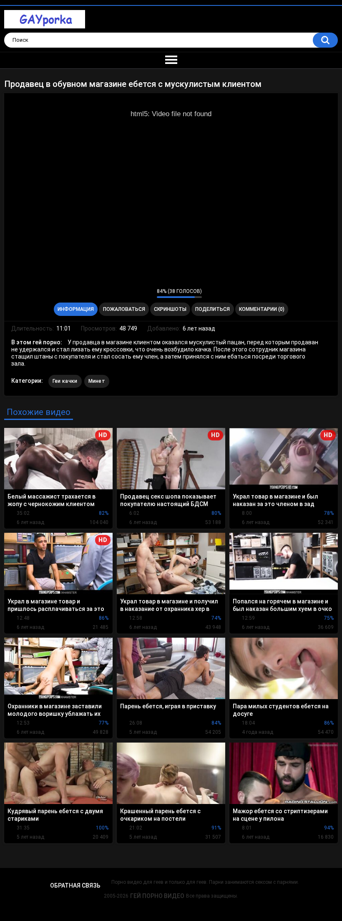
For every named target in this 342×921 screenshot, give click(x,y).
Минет (97, 381)
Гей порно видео (157, 896)
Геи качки (65, 381)
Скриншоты (170, 309)
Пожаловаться (124, 309)
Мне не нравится (148, 293)
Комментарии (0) (261, 309)
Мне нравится (137, 293)
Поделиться (212, 309)
